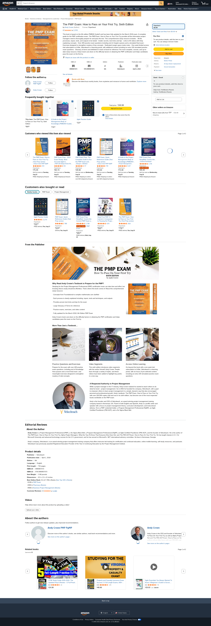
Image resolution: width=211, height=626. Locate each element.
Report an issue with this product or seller (79, 57)
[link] (62, 108)
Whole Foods (79, 9)
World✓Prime (168, 61)
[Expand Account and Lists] (188, 4)
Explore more (141, 81)
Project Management (67, 19)
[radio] (168, 26)
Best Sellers (47, 9)
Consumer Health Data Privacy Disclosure (107, 619)
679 (108, 223)
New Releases (59, 9)
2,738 (87, 223)
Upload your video (32, 510)
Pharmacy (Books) (39, 485)
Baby (179, 9)
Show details (109, 118)
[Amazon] (8, 3)
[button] (5, 9)
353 (129, 223)
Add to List (160, 99)
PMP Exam (78, 19)
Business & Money (35, 19)
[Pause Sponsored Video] (74, 572)
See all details (67, 74)
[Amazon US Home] (85, 613)
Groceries (69, 9)
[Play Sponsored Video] (105, 567)
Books (100, 9)
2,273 (45, 219)
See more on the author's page (58, 537)
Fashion (122, 9)
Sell (116, 9)
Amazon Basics (35, 9)
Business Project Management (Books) (46, 488)
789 (65, 223)
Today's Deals (91, 9)
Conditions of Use (78, 619)
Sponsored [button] (28, 552)
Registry (130, 9)
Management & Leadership (51, 19)
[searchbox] (90, 3)
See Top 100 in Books (64, 480)
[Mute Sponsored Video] (74, 576)
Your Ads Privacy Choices (129, 619)
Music (137, 9)
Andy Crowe (69, 27)
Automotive (172, 9)
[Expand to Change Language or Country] (111, 613)
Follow (50, 83)
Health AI (12, 9)
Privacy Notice (89, 619)
